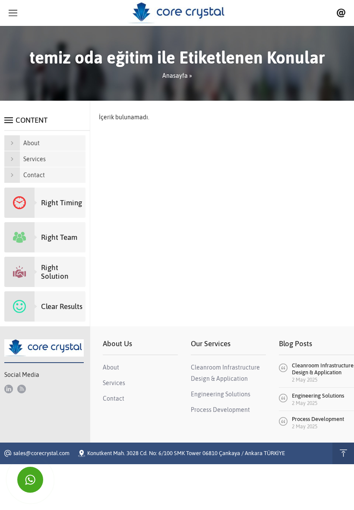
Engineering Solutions (318, 395)
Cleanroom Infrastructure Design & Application (323, 369)
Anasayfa (175, 75)
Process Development (318, 419)
